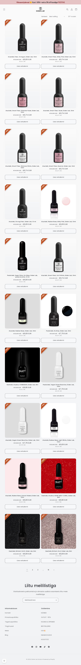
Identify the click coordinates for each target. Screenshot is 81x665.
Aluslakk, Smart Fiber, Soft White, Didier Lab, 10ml (58, 275)
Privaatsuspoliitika (11, 617)
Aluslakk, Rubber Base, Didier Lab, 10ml (22, 331)
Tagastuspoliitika (11, 622)
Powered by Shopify (49, 659)
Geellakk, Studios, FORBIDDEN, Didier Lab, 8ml (22, 385)
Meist (7, 631)
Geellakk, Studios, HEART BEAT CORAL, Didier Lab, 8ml (58, 496)
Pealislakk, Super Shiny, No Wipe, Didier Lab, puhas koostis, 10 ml (22, 276)
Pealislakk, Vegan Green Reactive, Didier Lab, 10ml (58, 385)
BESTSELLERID (45, 626)
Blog (6, 635)
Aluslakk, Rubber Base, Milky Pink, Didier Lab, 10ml (58, 222)
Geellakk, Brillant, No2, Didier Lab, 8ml (58, 551)
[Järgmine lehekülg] (54, 570)
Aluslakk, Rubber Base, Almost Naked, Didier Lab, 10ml (22, 496)
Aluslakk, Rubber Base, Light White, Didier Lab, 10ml (58, 441)
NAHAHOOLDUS (46, 635)
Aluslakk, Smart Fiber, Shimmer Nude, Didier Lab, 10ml (22, 111)
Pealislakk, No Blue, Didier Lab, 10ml (58, 331)
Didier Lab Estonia (37, 659)
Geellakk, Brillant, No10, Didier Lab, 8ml (22, 551)
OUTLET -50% (46, 617)
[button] (4, 9)
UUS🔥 (43, 631)
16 (48, 570)
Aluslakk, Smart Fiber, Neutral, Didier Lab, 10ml (58, 166)
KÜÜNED (44, 613)
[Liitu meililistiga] (56, 600)
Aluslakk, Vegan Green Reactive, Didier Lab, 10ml (22, 440)
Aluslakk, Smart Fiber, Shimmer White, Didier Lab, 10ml (22, 167)
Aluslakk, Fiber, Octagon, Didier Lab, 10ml (22, 57)
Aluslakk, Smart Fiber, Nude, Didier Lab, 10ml (58, 111)
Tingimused (9, 626)
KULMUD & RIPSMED (48, 622)
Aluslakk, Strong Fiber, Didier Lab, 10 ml (22, 222)
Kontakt (8, 613)
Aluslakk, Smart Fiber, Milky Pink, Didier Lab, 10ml (59, 57)
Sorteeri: (44, 16)
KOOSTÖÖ (45, 639)
